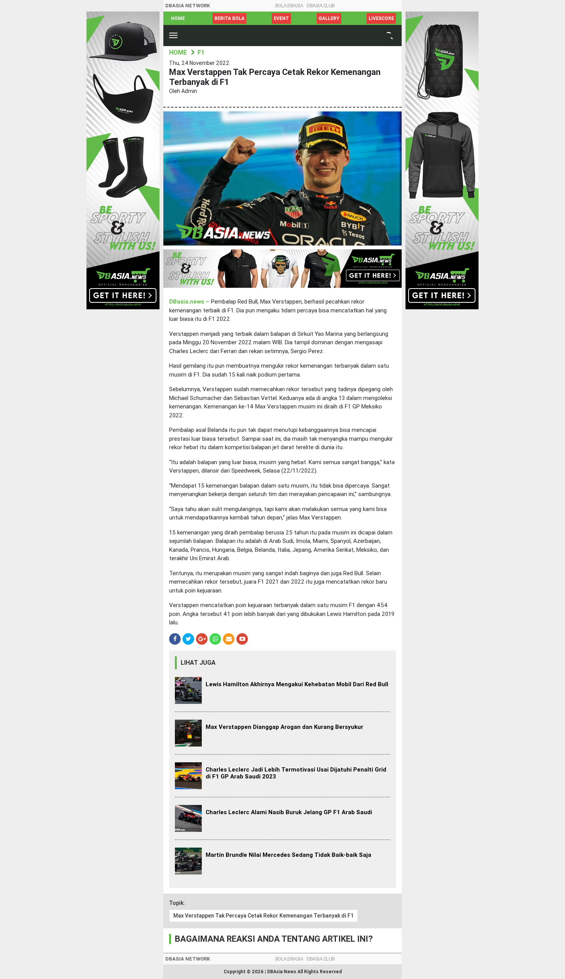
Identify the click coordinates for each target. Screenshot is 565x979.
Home (178, 18)
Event (281, 18)
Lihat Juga (198, 662)
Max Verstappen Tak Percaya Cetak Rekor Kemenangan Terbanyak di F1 (263, 916)
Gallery (329, 18)
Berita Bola (229, 18)
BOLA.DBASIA (289, 5)
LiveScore (381, 18)
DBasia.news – (190, 301)
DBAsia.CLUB (321, 5)
